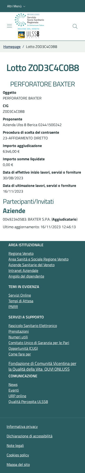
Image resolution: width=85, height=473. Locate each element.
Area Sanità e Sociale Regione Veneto (38, 259)
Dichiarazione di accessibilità (29, 436)
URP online (17, 396)
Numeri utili (18, 337)
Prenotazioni (18, 331)
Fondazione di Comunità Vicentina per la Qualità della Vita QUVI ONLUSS (42, 366)
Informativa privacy (22, 426)
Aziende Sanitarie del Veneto (31, 265)
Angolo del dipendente (26, 276)
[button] (16, 6)
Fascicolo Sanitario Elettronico (32, 325)
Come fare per (19, 354)
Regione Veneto (21, 253)
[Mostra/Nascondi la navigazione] (9, 26)
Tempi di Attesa (20, 301)
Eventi (13, 390)
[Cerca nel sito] (75, 26)
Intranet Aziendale (23, 270)
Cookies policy (18, 455)
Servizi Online (19, 295)
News (12, 384)
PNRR (13, 306)
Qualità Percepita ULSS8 (28, 401)
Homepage (12, 46)
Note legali (15, 445)
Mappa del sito (18, 464)
